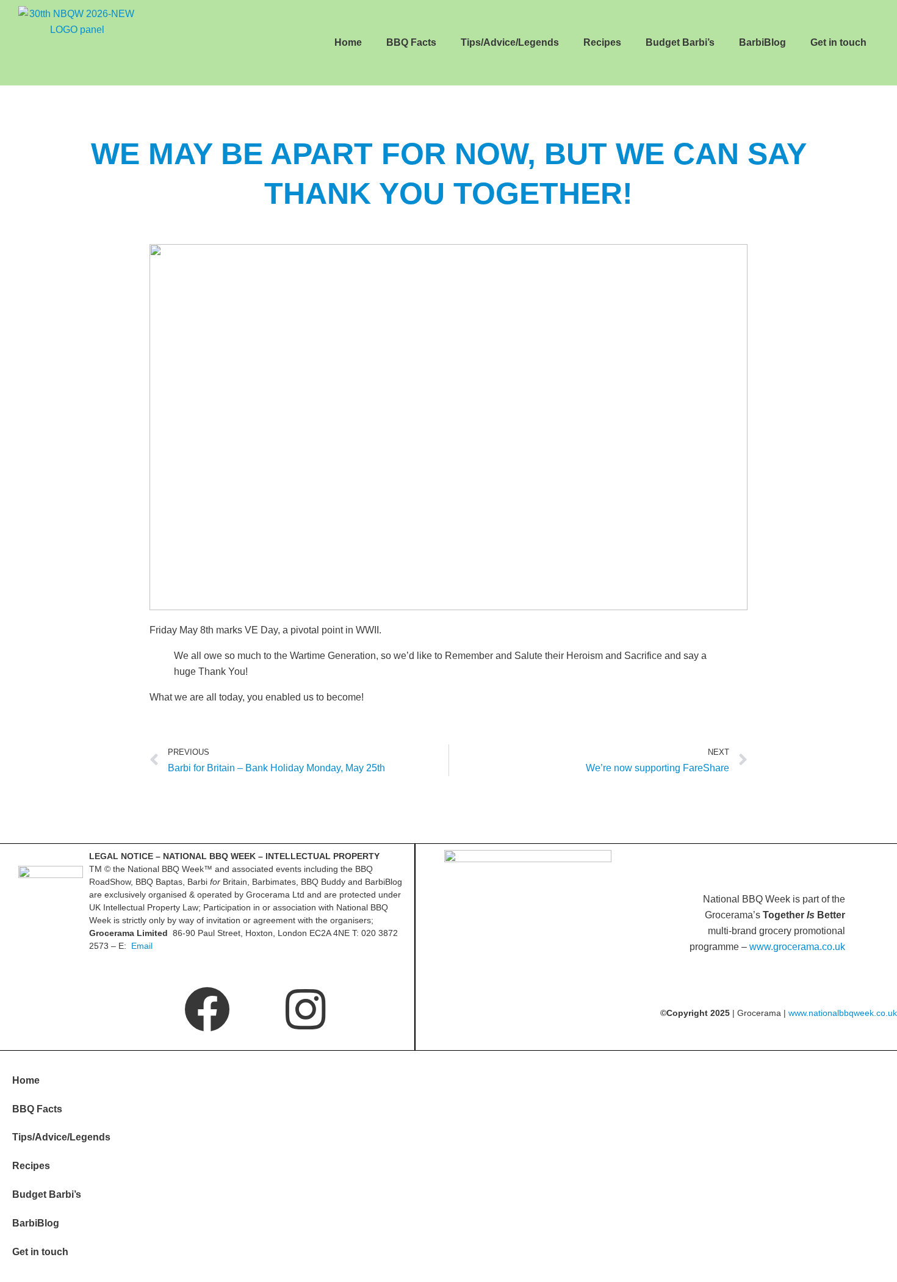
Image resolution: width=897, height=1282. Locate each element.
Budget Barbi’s (680, 42)
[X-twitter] (109, 1009)
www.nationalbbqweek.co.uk (842, 1013)
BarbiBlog (762, 42)
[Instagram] (305, 1009)
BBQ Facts (411, 42)
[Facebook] (207, 1009)
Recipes (602, 42)
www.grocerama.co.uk (797, 947)
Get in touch (838, 42)
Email (142, 946)
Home (348, 42)
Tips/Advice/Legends (510, 42)
